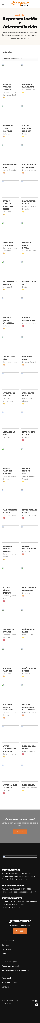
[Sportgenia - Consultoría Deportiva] (20, 3)
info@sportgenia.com (18, 879)
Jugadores (20, 15)
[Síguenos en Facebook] (33, 1001)
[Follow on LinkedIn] (36, 1005)
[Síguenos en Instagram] (36, 1001)
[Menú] (3, 4)
